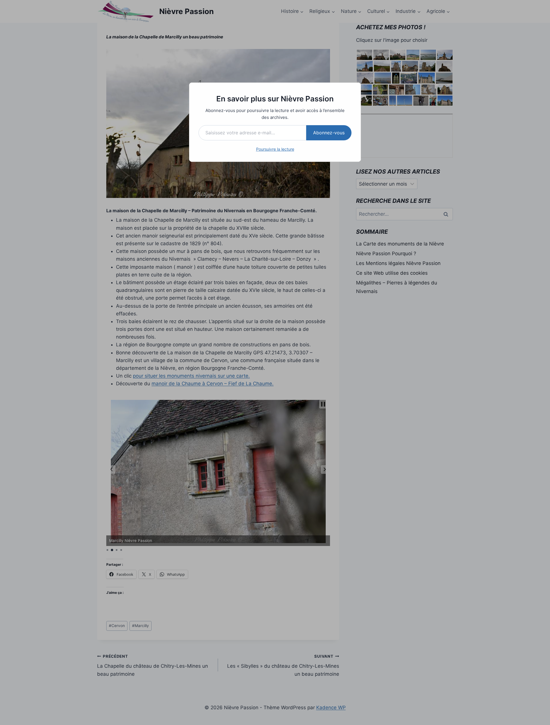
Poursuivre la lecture (275, 149)
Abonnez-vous (329, 132)
